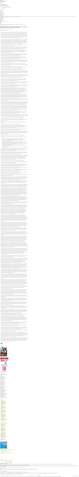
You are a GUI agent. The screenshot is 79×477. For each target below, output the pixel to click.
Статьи (3, 24)
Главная (1, 24)
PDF (1, 346)
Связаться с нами (23, 467)
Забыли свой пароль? (2, 9)
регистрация (1, 3)
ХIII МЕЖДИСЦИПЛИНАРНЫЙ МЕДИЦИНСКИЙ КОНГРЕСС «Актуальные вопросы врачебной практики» (3, 390)
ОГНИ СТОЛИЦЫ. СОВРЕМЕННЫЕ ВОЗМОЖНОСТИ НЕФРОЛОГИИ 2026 (3, 388)
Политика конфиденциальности (8, 467)
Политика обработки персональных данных (17, 467)
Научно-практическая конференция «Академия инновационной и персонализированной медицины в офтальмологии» (3, 393)
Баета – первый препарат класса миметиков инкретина (3, 439)
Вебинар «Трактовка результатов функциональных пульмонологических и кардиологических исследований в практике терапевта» (3, 384)
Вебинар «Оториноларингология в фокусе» (3, 375)
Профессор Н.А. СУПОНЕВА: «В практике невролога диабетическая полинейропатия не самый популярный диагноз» (3, 411)
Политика (43, 476)
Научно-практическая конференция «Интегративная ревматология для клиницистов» (3, 397)
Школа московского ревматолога (3, 381)
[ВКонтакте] (1, 343)
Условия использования (2, 467)
